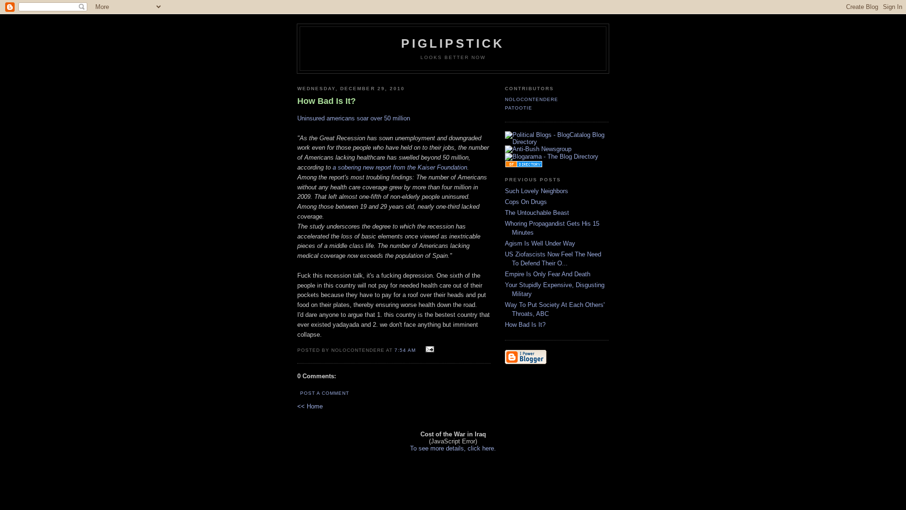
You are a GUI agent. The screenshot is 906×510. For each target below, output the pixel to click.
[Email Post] (428, 349)
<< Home (310, 406)
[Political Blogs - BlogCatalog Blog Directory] (557, 141)
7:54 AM (405, 350)
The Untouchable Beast (537, 212)
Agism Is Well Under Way (540, 243)
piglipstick (452, 43)
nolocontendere (531, 99)
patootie (518, 107)
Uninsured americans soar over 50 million (353, 118)
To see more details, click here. (453, 448)
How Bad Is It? (525, 324)
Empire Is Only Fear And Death (547, 274)
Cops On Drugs (526, 201)
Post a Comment (324, 393)
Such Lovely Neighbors (536, 191)
